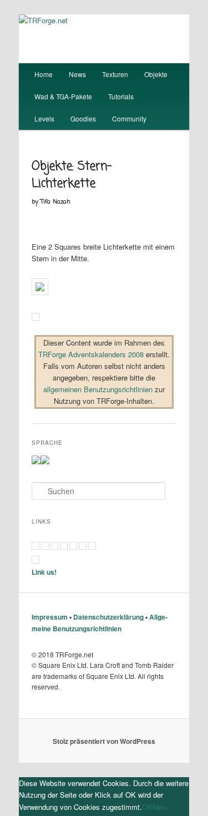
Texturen (115, 74)
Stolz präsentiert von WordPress (104, 741)
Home (43, 74)
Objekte (156, 74)
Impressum (50, 617)
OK (147, 807)
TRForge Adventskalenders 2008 (91, 354)
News (77, 74)
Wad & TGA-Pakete (63, 96)
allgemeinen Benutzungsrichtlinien (98, 389)
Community (129, 118)
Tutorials (121, 96)
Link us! (44, 572)
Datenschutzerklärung (108, 617)
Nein (160, 807)
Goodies (83, 118)
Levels (44, 118)
